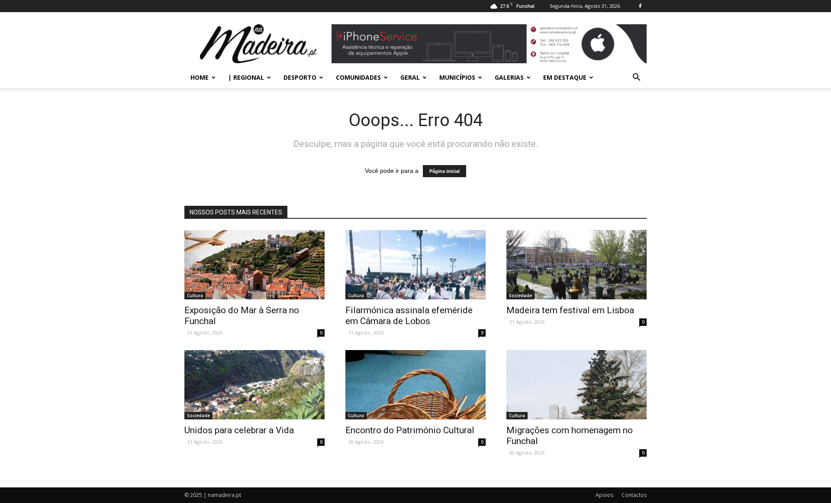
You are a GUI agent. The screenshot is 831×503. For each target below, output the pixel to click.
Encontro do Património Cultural (409, 430)
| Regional (246, 77)
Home (199, 77)
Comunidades (358, 77)
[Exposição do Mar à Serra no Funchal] (254, 264)
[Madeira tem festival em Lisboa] (576, 264)
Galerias (509, 77)
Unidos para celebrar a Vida (239, 430)
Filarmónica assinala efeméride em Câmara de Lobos (409, 315)
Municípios (457, 77)
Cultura (195, 295)
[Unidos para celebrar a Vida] (254, 384)
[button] (636, 77)
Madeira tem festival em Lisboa (570, 310)
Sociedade (520, 295)
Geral (410, 77)
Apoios (604, 495)
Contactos (634, 495)
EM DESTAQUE (564, 77)
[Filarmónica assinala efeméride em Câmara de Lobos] (415, 264)
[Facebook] (640, 6)
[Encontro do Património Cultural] (415, 384)
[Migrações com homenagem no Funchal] (576, 384)
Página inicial (444, 171)
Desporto (299, 77)
